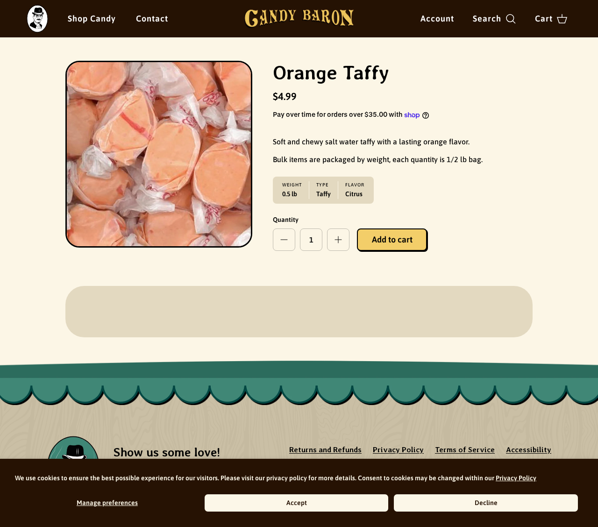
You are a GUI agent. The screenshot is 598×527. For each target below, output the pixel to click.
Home (35, 11)
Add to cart (392, 239)
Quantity (286, 219)
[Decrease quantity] (284, 239)
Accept (296, 502)
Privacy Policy (516, 478)
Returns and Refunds (325, 449)
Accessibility (528, 449)
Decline (486, 502)
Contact (152, 18)
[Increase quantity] (338, 239)
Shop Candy (92, 18)
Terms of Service (465, 449)
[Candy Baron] (299, 18)
